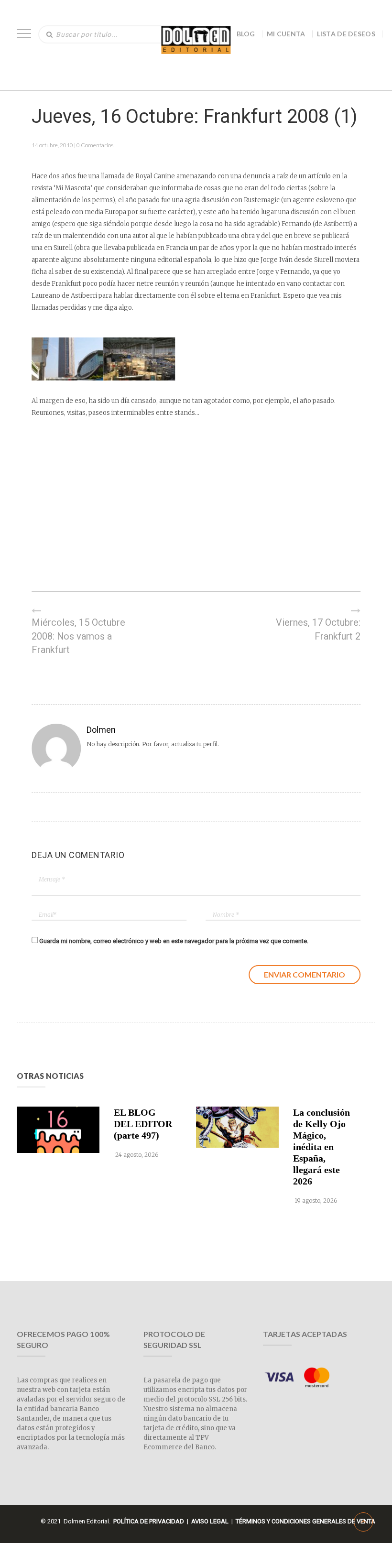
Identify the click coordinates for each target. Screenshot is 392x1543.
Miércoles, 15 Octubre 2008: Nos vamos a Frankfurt (78, 636)
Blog (246, 34)
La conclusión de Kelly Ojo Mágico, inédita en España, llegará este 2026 (321, 1146)
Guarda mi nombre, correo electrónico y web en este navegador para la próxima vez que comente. (173, 941)
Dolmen (101, 730)
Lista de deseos (346, 34)
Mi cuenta (286, 34)
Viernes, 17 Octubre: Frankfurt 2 (318, 629)
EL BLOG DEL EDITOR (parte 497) (143, 1124)
